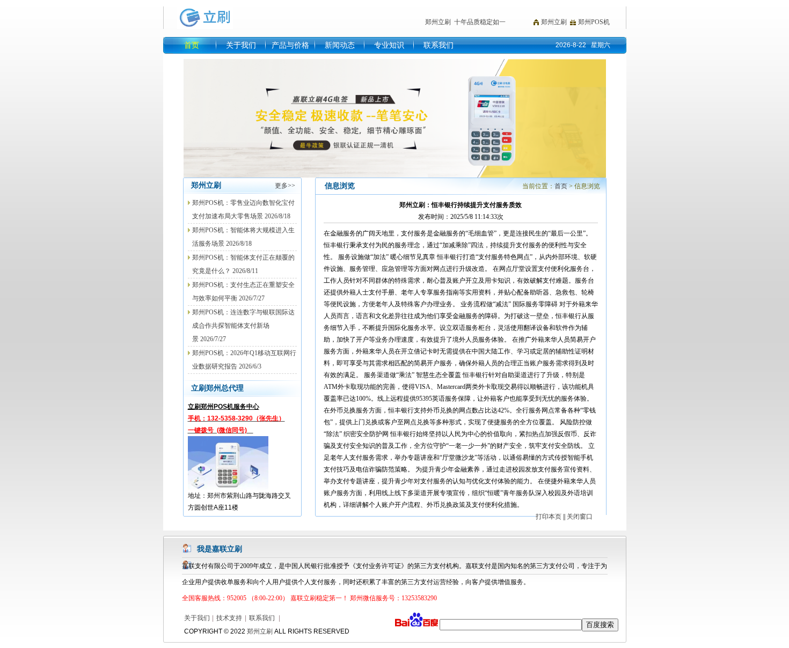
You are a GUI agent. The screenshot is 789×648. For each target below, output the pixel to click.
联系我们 (438, 45)
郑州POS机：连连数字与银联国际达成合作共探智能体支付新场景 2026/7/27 (243, 325)
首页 (191, 45)
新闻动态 (340, 45)
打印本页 (548, 516)
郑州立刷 (554, 22)
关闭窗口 (580, 516)
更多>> (285, 185)
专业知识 (389, 45)
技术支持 (229, 618)
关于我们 (241, 45)
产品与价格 (290, 45)
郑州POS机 (594, 22)
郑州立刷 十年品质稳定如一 (465, 22)
